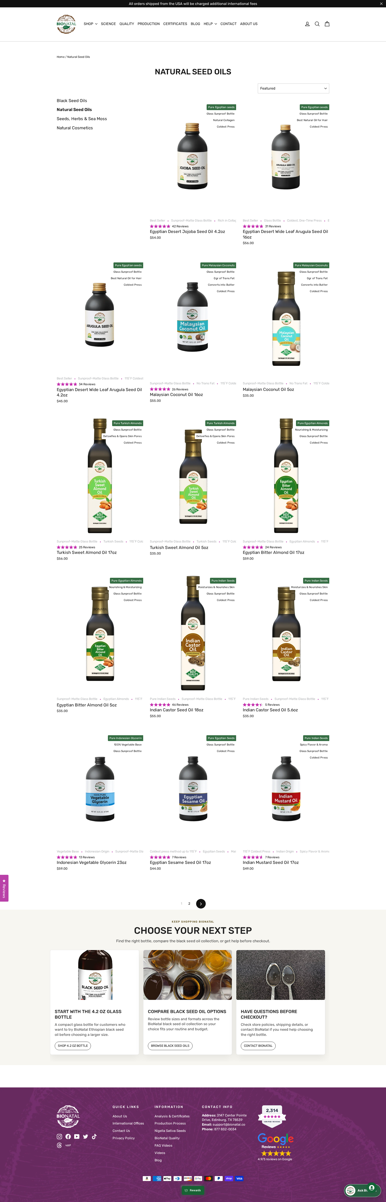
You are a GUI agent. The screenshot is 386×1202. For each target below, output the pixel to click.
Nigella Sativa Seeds (170, 1131)
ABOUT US (249, 24)
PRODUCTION (149, 24)
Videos (160, 1153)
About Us (120, 1116)
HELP (209, 24)
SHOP (89, 24)
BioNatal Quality (167, 1138)
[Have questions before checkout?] (280, 975)
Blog (158, 1160)
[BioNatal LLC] (81, 1116)
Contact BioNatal (258, 1046)
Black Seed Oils (72, 100)
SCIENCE (108, 24)
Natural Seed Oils (74, 109)
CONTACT (228, 24)
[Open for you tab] (371, 1187)
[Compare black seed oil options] (187, 975)
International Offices (128, 1123)
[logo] (66, 24)
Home (61, 57)
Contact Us (121, 1131)
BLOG (195, 24)
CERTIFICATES (175, 24)
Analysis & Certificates (172, 1116)
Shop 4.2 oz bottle (73, 1046)
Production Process (170, 1123)
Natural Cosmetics (75, 127)
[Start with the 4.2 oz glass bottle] (94, 975)
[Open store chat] (362, 1190)
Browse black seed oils (170, 1046)
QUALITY (127, 24)
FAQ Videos (163, 1145)
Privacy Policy (124, 1138)
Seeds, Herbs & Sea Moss (82, 118)
